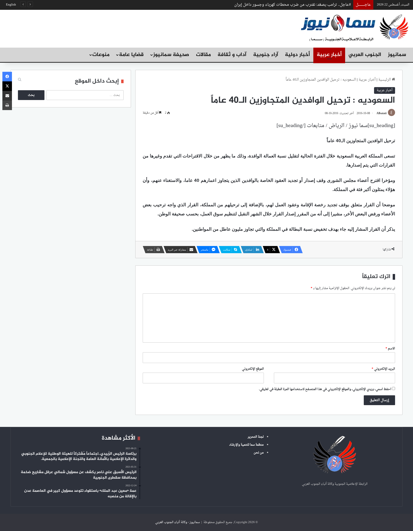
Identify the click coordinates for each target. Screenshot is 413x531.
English (11, 5)
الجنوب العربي (364, 54)
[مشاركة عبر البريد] (7, 96)
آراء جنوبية (265, 54)
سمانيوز (397, 54)
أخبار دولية (297, 54)
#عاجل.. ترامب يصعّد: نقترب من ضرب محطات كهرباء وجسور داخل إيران (292, 4)
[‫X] (7, 86)
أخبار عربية (329, 54)
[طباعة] (7, 105)
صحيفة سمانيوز (171, 54)
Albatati (381, 113)
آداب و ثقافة (231, 54)
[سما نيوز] (354, 27)
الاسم (390, 349)
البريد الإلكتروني (383, 369)
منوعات (100, 54)
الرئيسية (385, 79)
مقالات (203, 54)
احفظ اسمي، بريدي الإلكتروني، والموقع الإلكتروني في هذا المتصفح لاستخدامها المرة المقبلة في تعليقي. (325, 389)
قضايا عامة (131, 54)
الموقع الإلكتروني (253, 369)
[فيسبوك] (7, 76)
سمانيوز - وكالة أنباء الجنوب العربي (177, 522)
